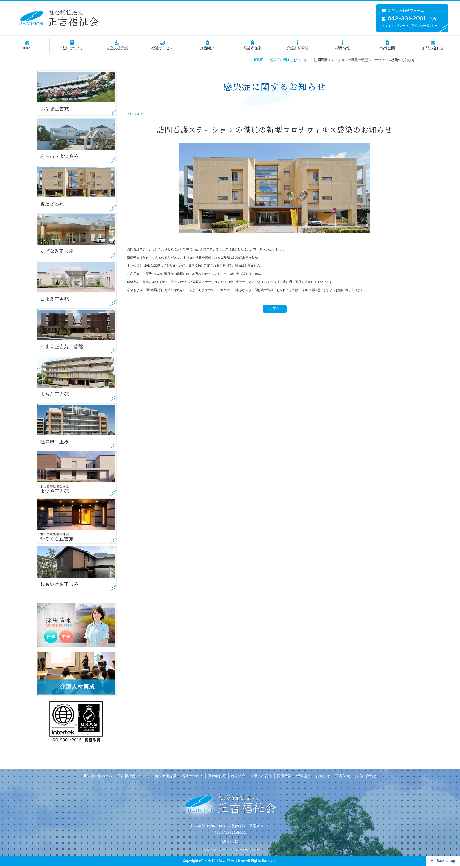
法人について (72, 48)
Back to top (444, 861)
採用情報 (342, 48)
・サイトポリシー (393, 25)
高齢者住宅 (252, 48)
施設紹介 (207, 48)
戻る (274, 309)
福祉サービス (162, 48)
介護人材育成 (297, 48)
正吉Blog (342, 776)
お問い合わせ (433, 48)
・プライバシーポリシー (421, 25)
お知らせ (323, 776)
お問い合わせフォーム (406, 10)
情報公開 (387, 48)
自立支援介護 (117, 48)
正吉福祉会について (133, 776)
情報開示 (303, 776)
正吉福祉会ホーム (98, 776)
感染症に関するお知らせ (288, 60)
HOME (27, 48)
